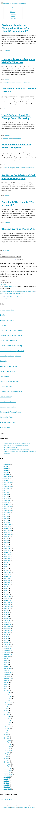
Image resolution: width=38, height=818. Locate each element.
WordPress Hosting (23, 807)
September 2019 (8, 630)
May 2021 (6, 590)
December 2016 (7, 696)
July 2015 (6, 730)
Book (13, 10)
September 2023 (8, 534)
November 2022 (8, 554)
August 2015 (7, 728)
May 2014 (6, 759)
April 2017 (6, 688)
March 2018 (7, 666)
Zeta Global (3, 284)
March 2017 (7, 690)
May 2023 (6, 542)
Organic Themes (14, 807)
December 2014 (7, 745)
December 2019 (7, 624)
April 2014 (6, 761)
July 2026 (6, 466)
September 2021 (8, 582)
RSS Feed (29, 807)
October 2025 (7, 484)
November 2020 (8, 602)
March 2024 (7, 522)
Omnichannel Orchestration (9, 381)
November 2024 (8, 506)
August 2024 (7, 512)
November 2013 (8, 771)
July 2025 (6, 490)
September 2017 (8, 678)
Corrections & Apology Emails (10, 412)
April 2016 (6, 712)
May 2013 (6, 783)
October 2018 (7, 652)
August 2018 (7, 656)
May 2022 (6, 566)
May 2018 (6, 662)
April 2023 (6, 544)
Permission (3, 325)
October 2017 (7, 676)
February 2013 (7, 789)
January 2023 (7, 550)
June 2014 (6, 757)
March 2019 (7, 642)
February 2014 (7, 765)
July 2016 (6, 706)
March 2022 (7, 570)
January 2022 (7, 574)
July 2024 (6, 514)
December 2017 (7, 672)
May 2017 (6, 686)
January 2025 (7, 502)
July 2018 (6, 658)
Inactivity (10, 138)
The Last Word (6, 250)
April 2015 (6, 737)
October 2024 (7, 508)
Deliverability (5, 138)
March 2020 (7, 618)
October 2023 (7, 532)
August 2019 (7, 632)
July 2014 (6, 755)
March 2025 (7, 498)
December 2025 (7, 480)
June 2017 (6, 684)
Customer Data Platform (8, 407)
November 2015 (8, 722)
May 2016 (6, 710)
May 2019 (6, 638)
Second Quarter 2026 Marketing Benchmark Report (16, 445)
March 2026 (7, 474)
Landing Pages (5, 376)
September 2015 (8, 726)
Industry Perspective (17, 138)
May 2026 (6, 470)
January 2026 (7, 478)
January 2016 (7, 718)
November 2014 (8, 747)
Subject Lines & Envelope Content (12, 351)
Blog (13, 7)
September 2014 (8, 751)
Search (1, 254)
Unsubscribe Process (7, 417)
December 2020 (7, 600)
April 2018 (6, 664)
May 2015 (6, 735)
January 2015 (7, 743)
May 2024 (6, 518)
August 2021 (7, 584)
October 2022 (7, 556)
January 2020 (7, 622)
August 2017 (7, 680)
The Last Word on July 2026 (11, 447)
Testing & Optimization (8, 422)
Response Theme (6, 807)
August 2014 (7, 753)
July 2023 (6, 538)
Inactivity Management (8, 371)
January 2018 (7, 670)
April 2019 (6, 640)
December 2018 (7, 648)
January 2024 (7, 526)
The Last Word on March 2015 (18, 228)
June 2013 (6, 781)
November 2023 (8, 530)
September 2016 (8, 702)
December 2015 (7, 720)
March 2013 (7, 787)
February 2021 (7, 596)
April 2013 (6, 785)
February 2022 (7, 572)
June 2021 (6, 588)
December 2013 (7, 769)
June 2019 (6, 636)
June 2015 (6, 732)
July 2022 (6, 562)
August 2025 (7, 488)
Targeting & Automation (8, 366)
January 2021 (7, 598)
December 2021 (7, 576)
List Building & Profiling (8, 340)
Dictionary (13, 12)
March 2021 (7, 594)
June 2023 (6, 540)
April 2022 (6, 568)
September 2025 (8, 486)
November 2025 (8, 482)
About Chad (13, 18)
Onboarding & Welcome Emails (22, 167)
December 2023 (7, 528)
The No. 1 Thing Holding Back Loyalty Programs (16, 449)
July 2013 (6, 779)
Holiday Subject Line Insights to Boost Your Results (17, 443)
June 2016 (6, 708)
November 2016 (8, 698)
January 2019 (7, 646)
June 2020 (6, 612)
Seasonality (4, 361)
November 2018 (8, 650)
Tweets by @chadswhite (6, 799)
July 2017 (6, 682)
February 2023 (7, 548)
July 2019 (6, 634)
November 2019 (8, 626)
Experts (13, 16)
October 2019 (7, 628)
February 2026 (7, 476)
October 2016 (7, 700)
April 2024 (6, 520)
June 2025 (6, 492)
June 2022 (6, 564)
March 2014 (7, 763)
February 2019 (7, 644)
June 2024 (6, 516)
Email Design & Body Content (9, 52)
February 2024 (7, 524)
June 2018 (6, 660)
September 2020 (8, 606)
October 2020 (7, 604)
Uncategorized (7, 50)
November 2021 (8, 578)
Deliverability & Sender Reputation (12, 335)
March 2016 (7, 714)
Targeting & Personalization (21, 52)
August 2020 (7, 608)
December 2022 (7, 552)
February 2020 (7, 620)
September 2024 (8, 510)
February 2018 (7, 668)
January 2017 (7, 694)
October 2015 (7, 724)
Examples (13, 14)
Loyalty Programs (6, 386)
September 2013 (8, 775)
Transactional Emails (11, 168)
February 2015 (7, 741)
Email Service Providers (8, 402)
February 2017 (7, 692)
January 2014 (7, 767)
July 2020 (6, 610)
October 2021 (7, 580)
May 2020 (6, 614)
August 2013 (7, 777)
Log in (33, 807)
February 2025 (7, 500)
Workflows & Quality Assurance (11, 392)
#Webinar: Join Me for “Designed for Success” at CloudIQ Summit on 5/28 (16, 28)
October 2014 (7, 749)
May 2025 (6, 494)
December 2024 (7, 504)
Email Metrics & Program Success (23, 82)
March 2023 (7, 546)
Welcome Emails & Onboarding (11, 346)
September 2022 (8, 558)
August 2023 (7, 536)
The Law (3, 315)
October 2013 (7, 773)
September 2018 (8, 654)
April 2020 (6, 616)
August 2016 (7, 704)
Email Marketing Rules (20, 3)
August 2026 (7, 464)
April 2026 (6, 472)
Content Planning (6, 397)
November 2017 (8, 674)
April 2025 (6, 496)
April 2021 (6, 592)
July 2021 (6, 586)
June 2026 (6, 468)
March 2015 (7, 739)
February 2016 (7, 716)
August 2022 (7, 560)
